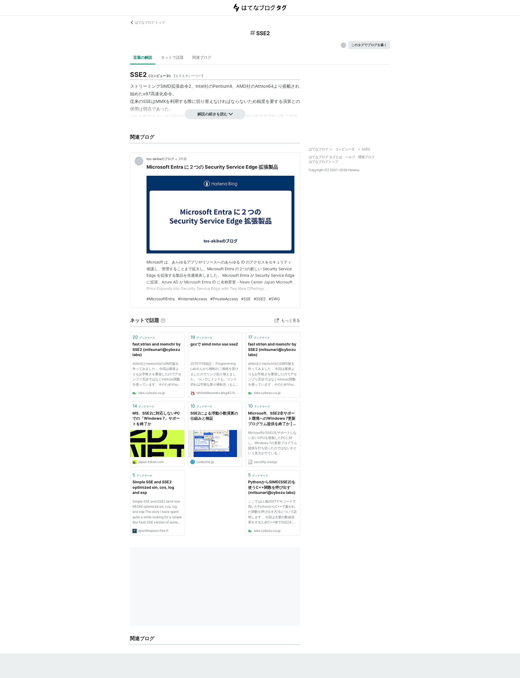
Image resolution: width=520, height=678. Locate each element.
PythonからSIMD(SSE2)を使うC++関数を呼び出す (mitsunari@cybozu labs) (271, 487)
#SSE (246, 298)
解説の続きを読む (212, 114)
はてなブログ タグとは (325, 157)
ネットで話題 (172, 57)
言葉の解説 (142, 57)
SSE (147, 101)
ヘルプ (350, 157)
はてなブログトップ (323, 161)
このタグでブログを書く (369, 45)
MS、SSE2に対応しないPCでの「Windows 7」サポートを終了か (156, 418)
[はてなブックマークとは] (163, 320)
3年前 (182, 159)
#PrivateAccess (224, 298)
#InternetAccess (192, 298)
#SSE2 (259, 298)
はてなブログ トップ (150, 22)
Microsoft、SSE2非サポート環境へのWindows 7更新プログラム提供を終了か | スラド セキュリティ (272, 419)
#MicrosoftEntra (161, 298)
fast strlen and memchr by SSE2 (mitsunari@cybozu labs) (156, 349)
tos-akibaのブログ (160, 159)
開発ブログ (366, 157)
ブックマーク (143, 337)
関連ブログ (201, 57)
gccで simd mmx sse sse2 (214, 344)
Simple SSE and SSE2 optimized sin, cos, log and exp (153, 487)
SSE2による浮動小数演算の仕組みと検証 (214, 416)
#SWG (274, 298)
